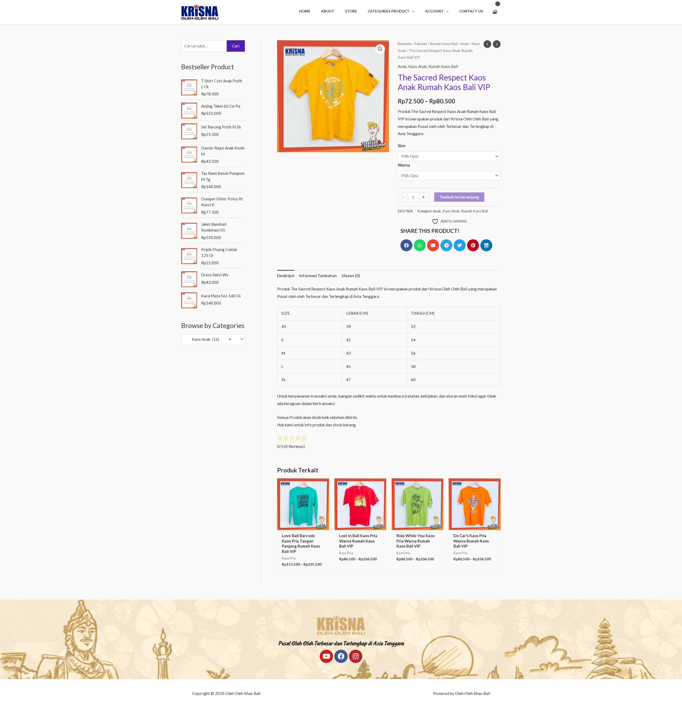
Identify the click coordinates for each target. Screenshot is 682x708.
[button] (391, 11)
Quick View (303, 525)
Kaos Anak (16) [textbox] (208, 339)
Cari (235, 45)
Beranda (404, 43)
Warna (404, 165)
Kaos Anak (417, 66)
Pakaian (420, 43)
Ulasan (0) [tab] (351, 275)
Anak (464, 43)
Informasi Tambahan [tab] (318, 275)
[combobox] (213, 339)
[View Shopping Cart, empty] (494, 12)
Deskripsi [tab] (285, 275)
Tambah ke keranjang (459, 197)
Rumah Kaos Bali (443, 43)
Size (401, 145)
